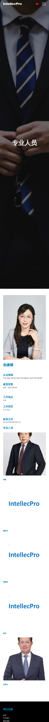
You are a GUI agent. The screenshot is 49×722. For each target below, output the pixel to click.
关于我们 (6, 718)
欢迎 (4, 715)
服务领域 (6, 721)
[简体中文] (37, 4)
